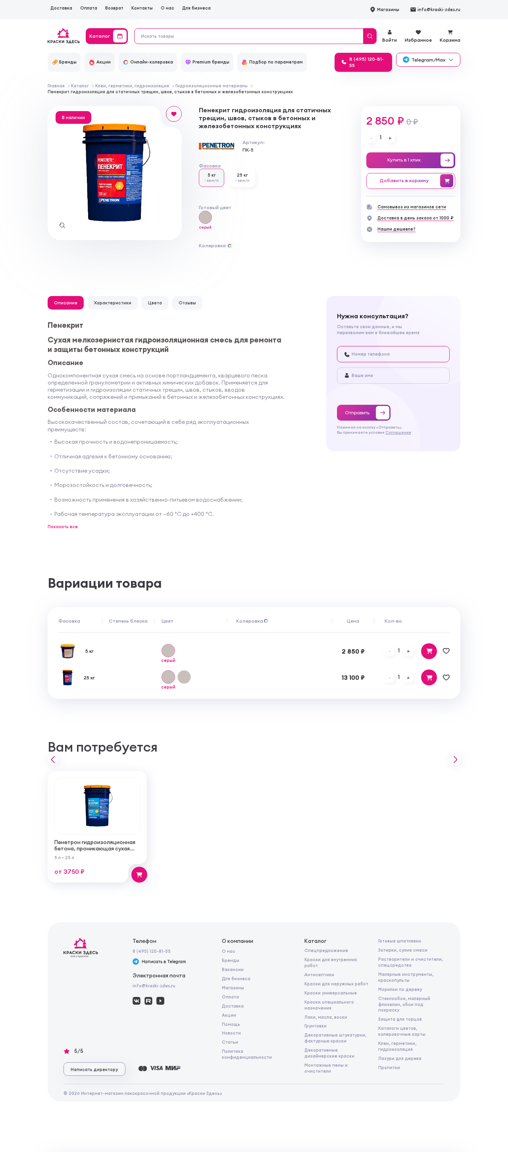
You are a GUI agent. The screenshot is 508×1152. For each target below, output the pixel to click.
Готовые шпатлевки (399, 941)
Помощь (231, 1024)
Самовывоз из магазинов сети (411, 207)
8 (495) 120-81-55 (152, 951)
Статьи (230, 1042)
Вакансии (233, 969)
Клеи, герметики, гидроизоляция (397, 1046)
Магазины (233, 987)
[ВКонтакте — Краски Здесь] (136, 1001)
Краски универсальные (330, 993)
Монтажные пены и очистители (326, 1068)
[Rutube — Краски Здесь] (148, 1001)
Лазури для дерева (399, 1058)
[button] (53, 759)
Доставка (61, 8)
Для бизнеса (196, 8)
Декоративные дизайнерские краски (329, 1053)
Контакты (142, 8)
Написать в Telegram (164, 961)
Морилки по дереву (400, 989)
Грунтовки (315, 1026)
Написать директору (94, 1069)
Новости (231, 1033)
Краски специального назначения (329, 1005)
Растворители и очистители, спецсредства (410, 962)
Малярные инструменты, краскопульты (405, 977)
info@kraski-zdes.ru (154, 986)
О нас (167, 8)
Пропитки (389, 1067)
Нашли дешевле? (396, 229)
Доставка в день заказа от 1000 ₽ (415, 218)
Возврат (114, 8)
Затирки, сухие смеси (402, 950)
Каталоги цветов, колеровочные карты (401, 1031)
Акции (229, 1015)
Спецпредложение (326, 950)
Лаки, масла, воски (325, 1017)
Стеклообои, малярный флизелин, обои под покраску (404, 1004)
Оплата (88, 8)
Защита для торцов (400, 1019)
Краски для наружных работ (336, 984)
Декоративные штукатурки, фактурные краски (335, 1038)
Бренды (230, 960)
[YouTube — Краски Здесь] (160, 1001)
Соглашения (398, 432)
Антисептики (319, 974)
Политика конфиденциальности (247, 1054)
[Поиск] (369, 36)
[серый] (205, 218)
